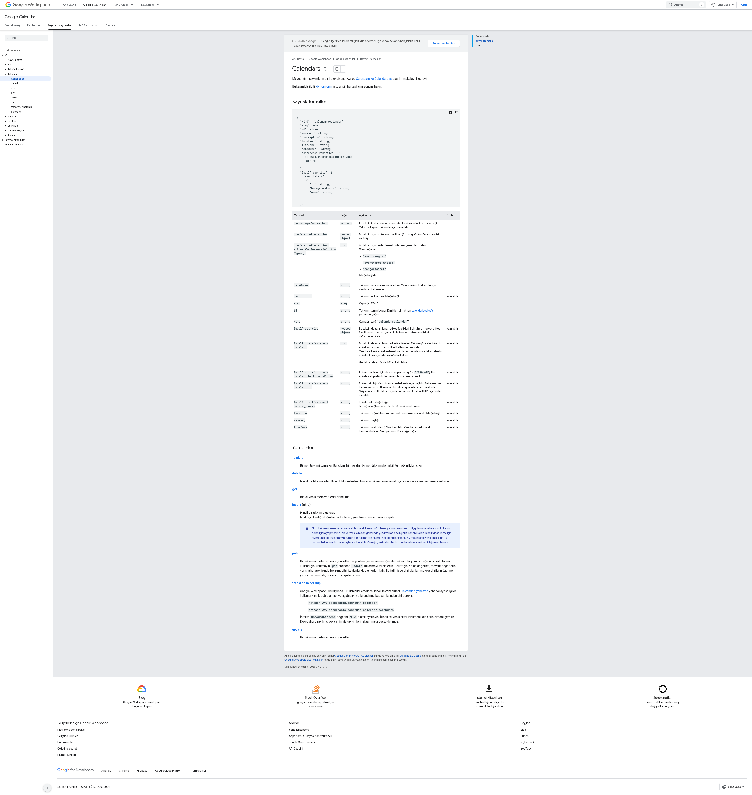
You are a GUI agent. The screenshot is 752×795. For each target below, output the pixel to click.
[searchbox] (26, 38)
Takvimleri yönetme (414, 591)
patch (296, 553)
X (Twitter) (527, 742)
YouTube (526, 748)
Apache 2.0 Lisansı (411, 655)
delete (297, 473)
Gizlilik (73, 786)
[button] (25, 55)
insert (296, 505)
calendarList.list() (422, 310)
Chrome (124, 770)
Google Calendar (94, 4)
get (294, 489)
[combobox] (686, 4)
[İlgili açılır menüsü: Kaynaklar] (159, 4)
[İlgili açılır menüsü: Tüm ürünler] (133, 4)
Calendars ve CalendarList (374, 79)
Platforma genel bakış (71, 729)
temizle (297, 458)
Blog (523, 729)
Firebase (142, 770)
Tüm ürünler (120, 4)
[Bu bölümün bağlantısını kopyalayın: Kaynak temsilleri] (331, 102)
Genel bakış (12, 25)
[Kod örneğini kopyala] (457, 112)
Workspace (39, 4)
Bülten (525, 736)
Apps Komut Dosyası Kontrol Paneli (310, 736)
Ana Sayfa (69, 4)
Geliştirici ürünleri (67, 736)
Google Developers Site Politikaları (303, 659)
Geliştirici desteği (67, 748)
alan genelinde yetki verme (376, 533)
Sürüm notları (65, 742)
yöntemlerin (323, 86)
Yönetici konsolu (299, 729)
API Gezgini (296, 748)
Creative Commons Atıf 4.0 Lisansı (353, 655)
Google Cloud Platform (169, 770)
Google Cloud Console (302, 742)
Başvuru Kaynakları (59, 25)
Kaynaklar (147, 4)
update (297, 629)
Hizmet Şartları (66, 754)
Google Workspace (320, 58)
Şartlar (61, 786)
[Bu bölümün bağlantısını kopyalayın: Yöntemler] (318, 448)
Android (106, 770)
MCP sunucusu (88, 25)
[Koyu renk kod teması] (450, 112)
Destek (110, 25)
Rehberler (33, 25)
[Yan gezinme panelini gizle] (47, 788)
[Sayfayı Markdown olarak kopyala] (337, 69)
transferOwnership (306, 583)
